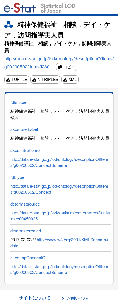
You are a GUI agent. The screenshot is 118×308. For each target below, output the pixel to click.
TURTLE (18, 79)
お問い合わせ (79, 298)
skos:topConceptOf (28, 257)
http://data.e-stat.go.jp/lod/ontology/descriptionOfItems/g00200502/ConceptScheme (59, 162)
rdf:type (17, 177)
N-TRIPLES (47, 79)
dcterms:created (25, 231)
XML (72, 79)
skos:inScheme (25, 150)
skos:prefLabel (24, 129)
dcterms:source (25, 204)
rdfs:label (18, 102)
